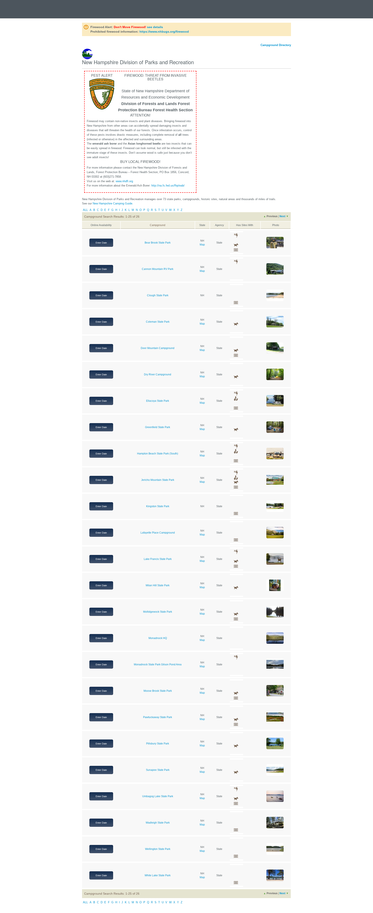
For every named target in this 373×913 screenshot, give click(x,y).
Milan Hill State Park (157, 585)
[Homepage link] (23, 7)
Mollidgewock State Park (157, 611)
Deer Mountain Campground (157, 348)
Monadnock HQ (158, 638)
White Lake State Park (158, 875)
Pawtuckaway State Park (157, 717)
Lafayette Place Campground (158, 532)
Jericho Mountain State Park (157, 479)
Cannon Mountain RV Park (157, 269)
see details (155, 27)
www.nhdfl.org (124, 181)
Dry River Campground (157, 374)
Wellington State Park (157, 849)
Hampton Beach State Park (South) (157, 453)
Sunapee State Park (157, 769)
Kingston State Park (157, 506)
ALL (85, 210)
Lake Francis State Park (158, 559)
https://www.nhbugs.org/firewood (164, 31)
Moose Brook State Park (158, 690)
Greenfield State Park (157, 427)
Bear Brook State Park (158, 242)
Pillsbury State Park (157, 743)
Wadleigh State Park (158, 822)
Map (202, 244)
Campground (157, 225)
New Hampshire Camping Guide (112, 203)
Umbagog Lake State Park (157, 796)
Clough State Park (157, 295)
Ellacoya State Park (157, 400)
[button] (275, 242)
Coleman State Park (157, 321)
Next (284, 216)
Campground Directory (276, 45)
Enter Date (101, 242)
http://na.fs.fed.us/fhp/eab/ (168, 185)
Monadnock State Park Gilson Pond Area (158, 664)
